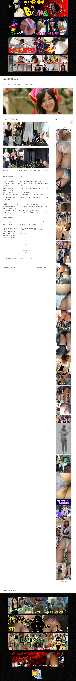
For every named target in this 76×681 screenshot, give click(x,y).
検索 (56, 119)
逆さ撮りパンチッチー (29, 84)
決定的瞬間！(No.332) (9, 267)
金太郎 (9, 258)
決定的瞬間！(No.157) (43, 267)
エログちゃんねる (6, 84)
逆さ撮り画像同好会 (17, 84)
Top (72, 677)
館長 (33, 258)
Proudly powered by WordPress (9, 590)
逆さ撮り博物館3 (10, 79)
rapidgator (16, 258)
